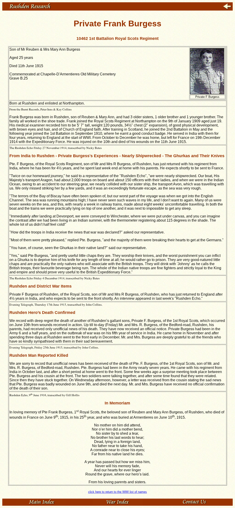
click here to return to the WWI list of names (117, 492)
